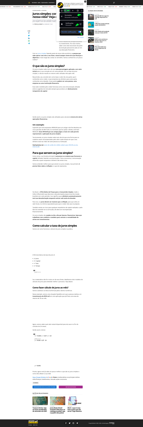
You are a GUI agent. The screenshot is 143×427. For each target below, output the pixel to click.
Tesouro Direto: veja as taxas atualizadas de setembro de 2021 (40, 409)
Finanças (97, 22)
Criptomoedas (44, 2)
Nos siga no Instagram (71, 387)
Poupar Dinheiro (37, 10)
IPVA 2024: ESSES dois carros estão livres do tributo (100, 48)
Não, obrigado (80, 37)
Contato (30, 425)
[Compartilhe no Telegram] (29, 43)
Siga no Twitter (69, 423)
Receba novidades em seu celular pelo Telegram (44, 387)
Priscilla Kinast (38, 24)
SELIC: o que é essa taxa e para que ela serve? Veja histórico (74, 409)
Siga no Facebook (65, 423)
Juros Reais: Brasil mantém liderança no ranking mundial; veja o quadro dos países (57, 410)
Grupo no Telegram (77, 423)
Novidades (34, 2)
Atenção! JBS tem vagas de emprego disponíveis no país (102, 17)
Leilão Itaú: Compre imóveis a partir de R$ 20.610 (102, 24)
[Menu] (29, 2)
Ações (39, 2)
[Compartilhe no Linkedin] (29, 38)
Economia (44, 10)
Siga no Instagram (73, 423)
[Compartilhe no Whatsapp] (29, 41)
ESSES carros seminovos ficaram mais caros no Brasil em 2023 (101, 40)
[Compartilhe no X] (29, 35)
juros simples (42, 53)
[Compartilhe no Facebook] (29, 33)
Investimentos (51, 2)
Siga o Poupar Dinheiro (39, 377)
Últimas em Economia (95, 11)
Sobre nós (35, 425)
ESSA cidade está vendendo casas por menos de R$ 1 (102, 32)
